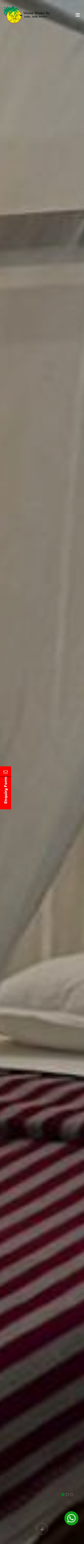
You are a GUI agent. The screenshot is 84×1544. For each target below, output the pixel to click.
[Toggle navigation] (77, 15)
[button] (63, 1494)
